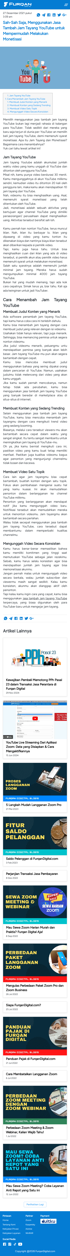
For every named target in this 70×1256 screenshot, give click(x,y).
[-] (5, 1244)
